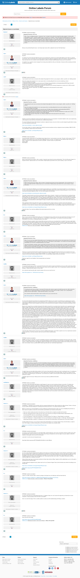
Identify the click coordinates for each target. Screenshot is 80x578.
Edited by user (25, 225)
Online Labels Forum (40, 8)
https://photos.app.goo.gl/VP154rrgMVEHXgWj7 (31, 519)
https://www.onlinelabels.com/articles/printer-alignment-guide (34, 193)
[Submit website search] (58, 2)
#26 (23, 157)
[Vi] (12, 477)
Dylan (5, 136)
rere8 (4, 76)
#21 (23, 32)
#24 (23, 100)
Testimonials (51, 563)
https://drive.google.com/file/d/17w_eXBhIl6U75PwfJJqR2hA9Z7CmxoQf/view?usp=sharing (40, 477)
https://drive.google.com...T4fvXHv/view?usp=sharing (32, 272)
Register (44, 17)
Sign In (31, 17)
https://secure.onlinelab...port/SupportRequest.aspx (32, 130)
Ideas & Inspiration (21, 563)
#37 (23, 451)
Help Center (35, 559)
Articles (34, 560)
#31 (23, 285)
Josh (4, 53)
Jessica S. (5, 403)
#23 (23, 77)
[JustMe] (12, 268)
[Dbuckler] (12, 36)
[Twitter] (52, 568)
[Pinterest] (58, 568)
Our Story (50, 559)
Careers (50, 560)
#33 (23, 359)
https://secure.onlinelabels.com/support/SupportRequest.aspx (34, 207)
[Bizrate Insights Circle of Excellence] (43, 570)
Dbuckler (5, 32)
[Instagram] (55, 568)
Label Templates (20, 560)
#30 (23, 264)
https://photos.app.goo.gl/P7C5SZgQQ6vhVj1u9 (31, 467)
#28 (23, 215)
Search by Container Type (6, 563)
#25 (23, 136)
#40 (23, 515)
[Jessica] (12, 407)
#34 (23, 382)
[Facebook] (50, 568)
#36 (23, 431)
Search (63, 14)
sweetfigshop (6, 382)
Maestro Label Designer (22, 559)
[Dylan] (12, 140)
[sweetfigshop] (12, 386)
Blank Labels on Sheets (6, 559)
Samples (34, 563)
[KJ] (12, 219)
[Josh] (11, 57)
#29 (23, 236)
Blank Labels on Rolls (6, 560)
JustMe (5, 337)
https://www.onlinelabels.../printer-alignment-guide (32, 125)
